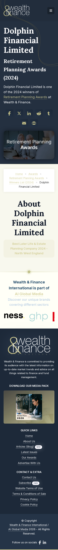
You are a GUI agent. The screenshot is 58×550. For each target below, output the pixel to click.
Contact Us (29, 477)
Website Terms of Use (29, 488)
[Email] (24, 123)
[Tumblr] (49, 113)
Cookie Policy (29, 504)
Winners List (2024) (21, 182)
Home (19, 173)
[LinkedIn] (29, 113)
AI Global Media (29, 294)
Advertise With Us (29, 463)
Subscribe (25, 482)
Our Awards (29, 457)
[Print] (34, 123)
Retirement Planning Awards (25, 97)
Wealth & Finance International (28, 524)
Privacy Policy (29, 499)
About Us (29, 441)
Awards (33, 173)
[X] (19, 113)
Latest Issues (29, 452)
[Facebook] (9, 113)
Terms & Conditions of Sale (29, 493)
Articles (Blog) (25, 446)
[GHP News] (32, 316)
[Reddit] (39, 113)
